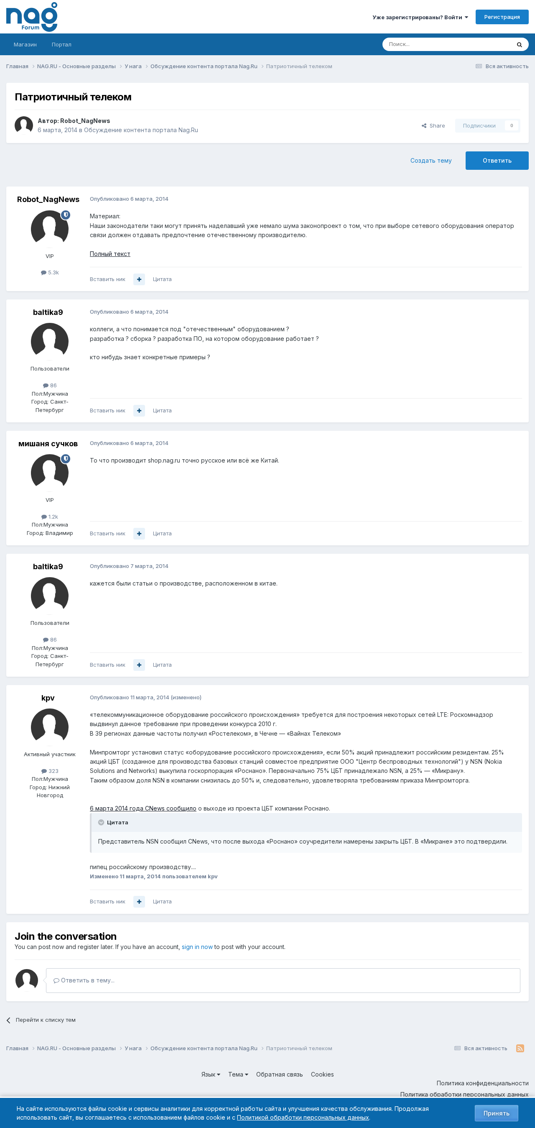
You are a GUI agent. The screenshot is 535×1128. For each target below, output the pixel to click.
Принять (497, 1113)
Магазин (25, 44)
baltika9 (48, 312)
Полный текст (110, 253)
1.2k (52, 516)
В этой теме (484, 44)
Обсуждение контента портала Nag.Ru (141, 129)
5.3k (52, 272)
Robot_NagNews (85, 120)
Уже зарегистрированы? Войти (418, 17)
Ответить (497, 160)
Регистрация (502, 16)
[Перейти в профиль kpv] (50, 727)
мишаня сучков (48, 443)
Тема (236, 1074)
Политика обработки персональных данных (464, 1094)
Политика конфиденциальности (483, 1083)
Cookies (322, 1074)
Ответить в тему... (87, 980)
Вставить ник (107, 279)
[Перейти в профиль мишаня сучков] (50, 473)
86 (52, 385)
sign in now (197, 946)
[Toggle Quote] (102, 822)
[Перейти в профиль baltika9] (50, 342)
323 (53, 770)
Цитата (162, 279)
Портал (61, 44)
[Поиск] (519, 44)
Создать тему (431, 160)
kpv (48, 697)
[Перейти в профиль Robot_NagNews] (24, 125)
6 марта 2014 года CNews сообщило (143, 808)
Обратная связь (279, 1074)
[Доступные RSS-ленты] (520, 1048)
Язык (209, 1074)
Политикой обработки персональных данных (303, 1117)
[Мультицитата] (139, 279)
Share (435, 125)
